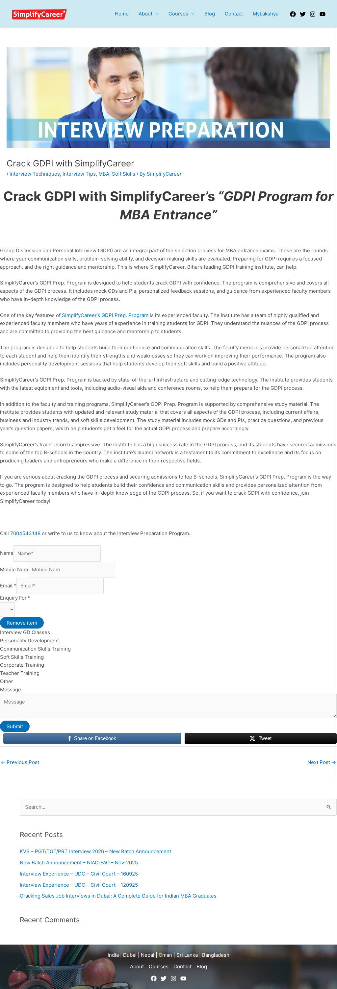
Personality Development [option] (29, 640)
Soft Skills (123, 174)
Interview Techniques (35, 174)
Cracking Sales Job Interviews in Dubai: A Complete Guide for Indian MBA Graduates (118, 896)
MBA (103, 174)
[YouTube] (322, 14)
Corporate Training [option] (22, 665)
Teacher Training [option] (19, 673)
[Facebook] (293, 14)
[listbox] (168, 644)
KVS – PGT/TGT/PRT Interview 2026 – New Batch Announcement (95, 851)
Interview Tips (79, 174)
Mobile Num (14, 569)
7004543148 (26, 533)
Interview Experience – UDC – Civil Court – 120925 (79, 885)
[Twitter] (303, 14)
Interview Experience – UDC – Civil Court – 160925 (79, 874)
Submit (15, 726)
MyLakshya (265, 14)
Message (10, 689)
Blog (209, 14)
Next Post (321, 762)
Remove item (22, 623)
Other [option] (6, 681)
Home (122, 14)
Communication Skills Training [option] (35, 649)
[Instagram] (313, 14)
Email (8, 585)
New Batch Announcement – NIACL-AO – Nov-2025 (79, 862)
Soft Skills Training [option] (22, 657)
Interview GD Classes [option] (25, 632)
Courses (178, 14)
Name (6, 553)
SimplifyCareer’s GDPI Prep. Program (105, 315)
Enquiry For (15, 598)
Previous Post (20, 762)
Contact (234, 14)
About (145, 14)
